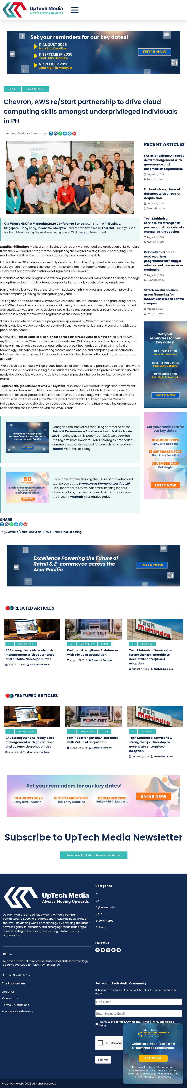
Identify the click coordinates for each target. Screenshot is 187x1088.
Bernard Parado (102, 660)
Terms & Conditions (128, 1021)
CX (98, 901)
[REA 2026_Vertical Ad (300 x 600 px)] (165, 406)
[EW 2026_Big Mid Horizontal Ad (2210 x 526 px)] (93, 815)
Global (104, 644)
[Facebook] (103, 950)
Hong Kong (28, 228)
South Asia (147, 644)
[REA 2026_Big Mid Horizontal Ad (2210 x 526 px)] (93, 585)
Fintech (101, 927)
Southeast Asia (35, 89)
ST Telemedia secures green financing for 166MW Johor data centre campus (164, 296)
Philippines (112, 223)
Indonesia (45, 228)
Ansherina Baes (39, 664)
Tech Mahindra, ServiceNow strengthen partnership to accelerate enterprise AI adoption (164, 225)
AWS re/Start (17, 532)
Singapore (11, 228)
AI (10, 644)
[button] (51, 134)
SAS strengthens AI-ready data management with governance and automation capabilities (164, 162)
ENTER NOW (153, 1058)
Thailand (108, 228)
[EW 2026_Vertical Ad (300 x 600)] (165, 497)
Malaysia (59, 228)
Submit (103, 1060)
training (76, 532)
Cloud (12, 89)
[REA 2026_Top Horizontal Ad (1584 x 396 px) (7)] (93, 73)
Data (99, 914)
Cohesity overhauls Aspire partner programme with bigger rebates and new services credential (163, 261)
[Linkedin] (97, 950)
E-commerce (105, 921)
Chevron (35, 532)
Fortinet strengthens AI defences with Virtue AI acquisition (162, 193)
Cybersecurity (87, 644)
